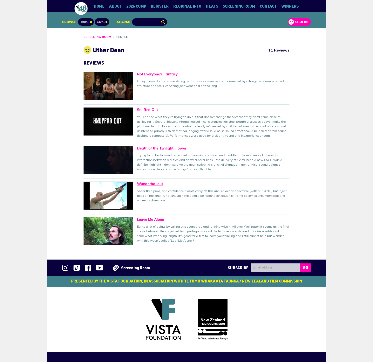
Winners (290, 6)
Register (160, 6)
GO (305, 267)
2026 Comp (136, 6)
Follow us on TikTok (76, 268)
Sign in (301, 21)
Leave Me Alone (150, 220)
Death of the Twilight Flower (161, 148)
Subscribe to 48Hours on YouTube (99, 268)
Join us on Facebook (88, 268)
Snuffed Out (147, 110)
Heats (212, 6)
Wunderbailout (150, 184)
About (115, 6)
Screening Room (239, 6)
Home (99, 6)
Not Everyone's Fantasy (157, 74)
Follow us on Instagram (65, 268)
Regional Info (187, 6)
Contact (268, 6)
